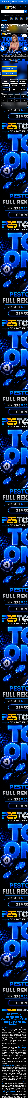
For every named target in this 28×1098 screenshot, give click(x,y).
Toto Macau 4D (8, 1065)
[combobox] (12, 11)
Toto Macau (22, 1047)
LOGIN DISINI (9, 73)
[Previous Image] (3, 49)
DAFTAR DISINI (9, 68)
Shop (2, 7)
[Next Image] (25, 49)
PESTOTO (5, 1028)
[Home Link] (10, 7)
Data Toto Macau (8, 1091)
